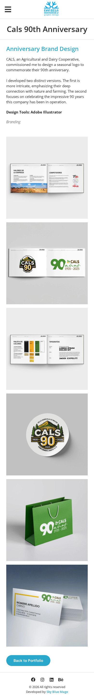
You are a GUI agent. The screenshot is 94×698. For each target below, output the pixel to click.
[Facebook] (33, 679)
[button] (8, 9)
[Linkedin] (51, 679)
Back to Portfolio (28, 660)
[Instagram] (42, 679)
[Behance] (61, 679)
